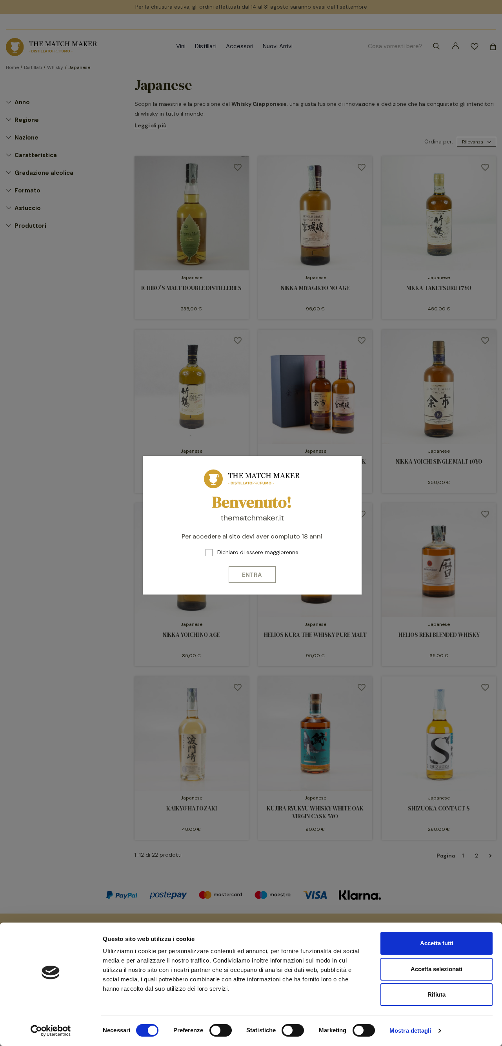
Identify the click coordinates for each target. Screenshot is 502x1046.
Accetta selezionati (436, 969)
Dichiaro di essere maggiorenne (257, 552)
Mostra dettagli (410, 1030)
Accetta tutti (436, 943)
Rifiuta (436, 994)
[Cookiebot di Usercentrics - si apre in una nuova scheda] (50, 1031)
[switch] (220, 1030)
